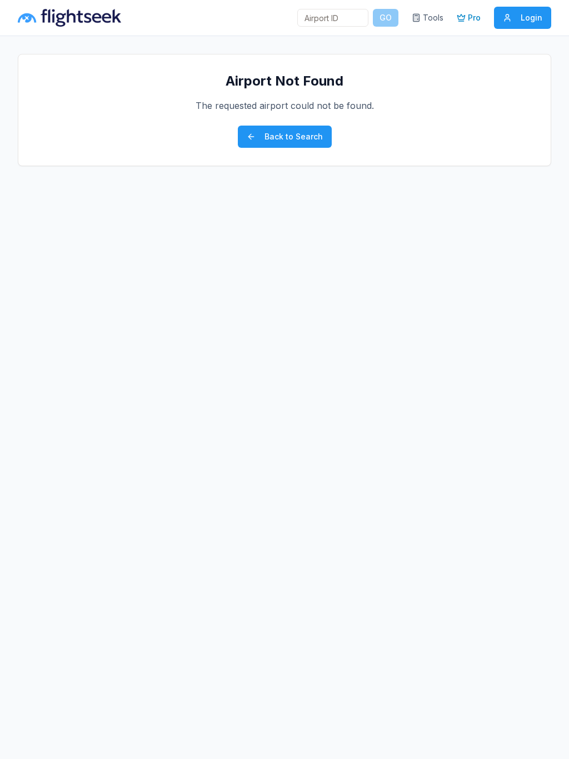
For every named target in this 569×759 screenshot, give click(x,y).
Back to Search (293, 136)
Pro (474, 17)
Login (531, 17)
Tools (433, 17)
